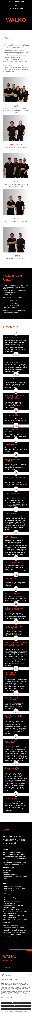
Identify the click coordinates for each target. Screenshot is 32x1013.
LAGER (5, 969)
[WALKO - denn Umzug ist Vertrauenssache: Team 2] (16, 214)
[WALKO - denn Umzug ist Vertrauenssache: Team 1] (16, 178)
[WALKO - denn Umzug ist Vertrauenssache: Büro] (16, 102)
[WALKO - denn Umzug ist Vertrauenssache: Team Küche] (16, 140)
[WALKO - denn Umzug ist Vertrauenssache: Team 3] (16, 252)
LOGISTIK (6, 965)
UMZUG (5, 972)
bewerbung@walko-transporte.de (12, 936)
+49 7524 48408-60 (16, 1)
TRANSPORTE (7, 967)
